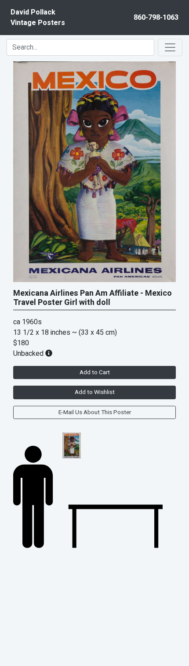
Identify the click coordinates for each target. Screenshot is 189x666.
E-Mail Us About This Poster (94, 412)
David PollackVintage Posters (38, 17)
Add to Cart (95, 372)
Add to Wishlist (95, 392)
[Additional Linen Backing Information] (48, 353)
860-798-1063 (156, 17)
